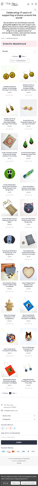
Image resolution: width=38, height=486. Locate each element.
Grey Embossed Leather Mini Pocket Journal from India (28, 252)
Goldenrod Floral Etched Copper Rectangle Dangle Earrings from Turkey (9, 121)
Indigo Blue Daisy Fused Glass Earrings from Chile (28, 381)
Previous (15, 56)
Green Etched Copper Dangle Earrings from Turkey (28, 154)
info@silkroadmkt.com (11, 410)
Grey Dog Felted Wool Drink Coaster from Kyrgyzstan (9, 252)
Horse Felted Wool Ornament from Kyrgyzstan (28, 349)
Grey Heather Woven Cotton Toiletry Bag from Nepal (9, 284)
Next (23, 56)
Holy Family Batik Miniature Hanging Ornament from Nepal (28, 316)
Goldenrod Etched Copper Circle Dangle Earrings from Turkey (9, 88)
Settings (6, 483)
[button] (19, 469)
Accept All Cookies (28, 483)
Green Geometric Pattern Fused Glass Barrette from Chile (28, 188)
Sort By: (13, 61)
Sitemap (19, 463)
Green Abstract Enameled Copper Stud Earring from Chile (28, 122)
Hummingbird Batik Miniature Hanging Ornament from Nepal (9, 381)
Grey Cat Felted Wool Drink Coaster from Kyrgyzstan (28, 220)
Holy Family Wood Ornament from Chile (9, 350)
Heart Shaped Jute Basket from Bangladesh (28, 284)
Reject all (15, 483)
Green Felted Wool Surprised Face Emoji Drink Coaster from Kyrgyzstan (9, 187)
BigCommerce (22, 460)
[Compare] (32, 4)
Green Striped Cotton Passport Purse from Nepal (9, 220)
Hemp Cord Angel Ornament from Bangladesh (9, 316)
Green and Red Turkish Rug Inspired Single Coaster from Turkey (9, 154)
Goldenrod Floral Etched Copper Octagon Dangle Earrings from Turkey (28, 87)
